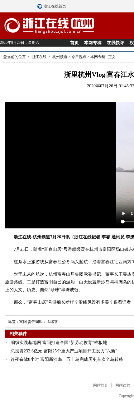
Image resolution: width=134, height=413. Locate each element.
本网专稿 (93, 42)
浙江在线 (39, 57)
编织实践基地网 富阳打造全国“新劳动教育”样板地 (59, 342)
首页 (74, 42)
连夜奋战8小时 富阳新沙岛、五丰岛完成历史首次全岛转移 (67, 359)
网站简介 (100, 385)
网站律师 (122, 385)
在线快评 (115, 42)
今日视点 (78, 57)
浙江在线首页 (40, 6)
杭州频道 (59, 57)
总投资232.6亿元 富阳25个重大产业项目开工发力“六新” (64, 351)
